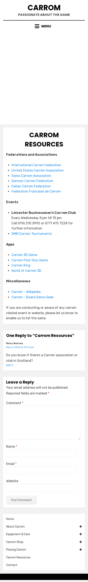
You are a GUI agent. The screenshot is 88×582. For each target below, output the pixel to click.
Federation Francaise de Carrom (36, 191)
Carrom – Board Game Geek (32, 297)
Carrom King (20, 265)
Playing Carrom (16, 549)
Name (11, 446)
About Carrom (15, 526)
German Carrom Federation (32, 181)
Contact (11, 565)
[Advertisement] (44, 75)
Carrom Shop (14, 542)
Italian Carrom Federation (31, 186)
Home (10, 519)
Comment (15, 403)
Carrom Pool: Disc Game (29, 260)
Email (11, 464)
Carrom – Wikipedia (26, 292)
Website (12, 481)
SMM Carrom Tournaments (31, 234)
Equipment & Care (18, 534)
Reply (9, 365)
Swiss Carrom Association (31, 176)
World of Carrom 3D (26, 271)
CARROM (44, 7)
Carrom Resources (18, 557)
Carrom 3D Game (24, 255)
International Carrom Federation (36, 165)
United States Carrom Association (37, 170)
